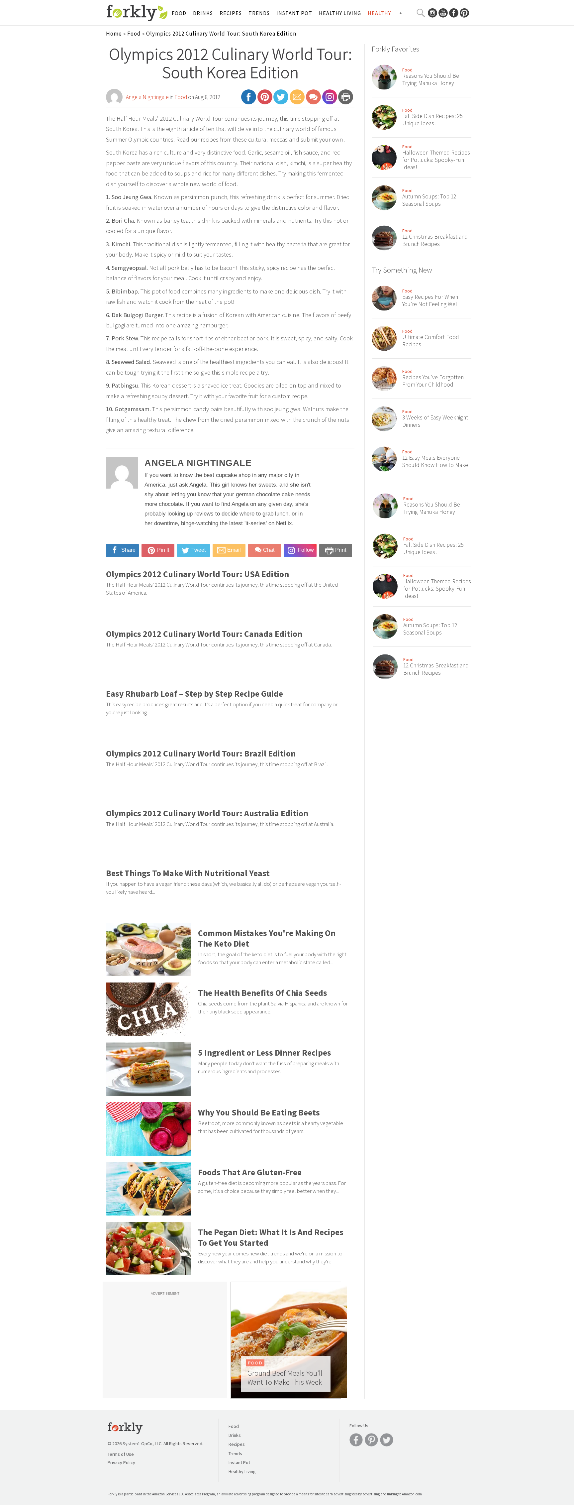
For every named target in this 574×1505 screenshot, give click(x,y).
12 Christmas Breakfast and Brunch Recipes (435, 240)
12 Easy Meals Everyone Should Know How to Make (435, 461)
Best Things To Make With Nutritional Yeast (188, 873)
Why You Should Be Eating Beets (259, 1112)
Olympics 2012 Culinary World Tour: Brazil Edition (201, 753)
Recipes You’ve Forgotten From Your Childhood (433, 381)
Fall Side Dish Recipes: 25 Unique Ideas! (432, 119)
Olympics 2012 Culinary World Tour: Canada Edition (204, 634)
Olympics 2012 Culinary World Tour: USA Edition (197, 574)
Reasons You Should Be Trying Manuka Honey (430, 79)
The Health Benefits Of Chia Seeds (262, 992)
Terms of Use (121, 1454)
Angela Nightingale (147, 97)
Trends (259, 13)
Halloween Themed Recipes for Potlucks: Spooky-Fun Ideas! (436, 160)
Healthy (379, 13)
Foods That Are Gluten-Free (250, 1172)
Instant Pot (294, 13)
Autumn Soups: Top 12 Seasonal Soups (429, 200)
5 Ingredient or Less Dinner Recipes (264, 1052)
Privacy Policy (121, 1462)
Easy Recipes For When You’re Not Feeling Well (430, 300)
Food (179, 13)
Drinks (203, 13)
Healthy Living (340, 13)
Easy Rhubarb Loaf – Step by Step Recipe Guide (194, 693)
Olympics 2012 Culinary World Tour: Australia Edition (207, 813)
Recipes (231, 13)
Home (114, 33)
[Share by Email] (297, 99)
